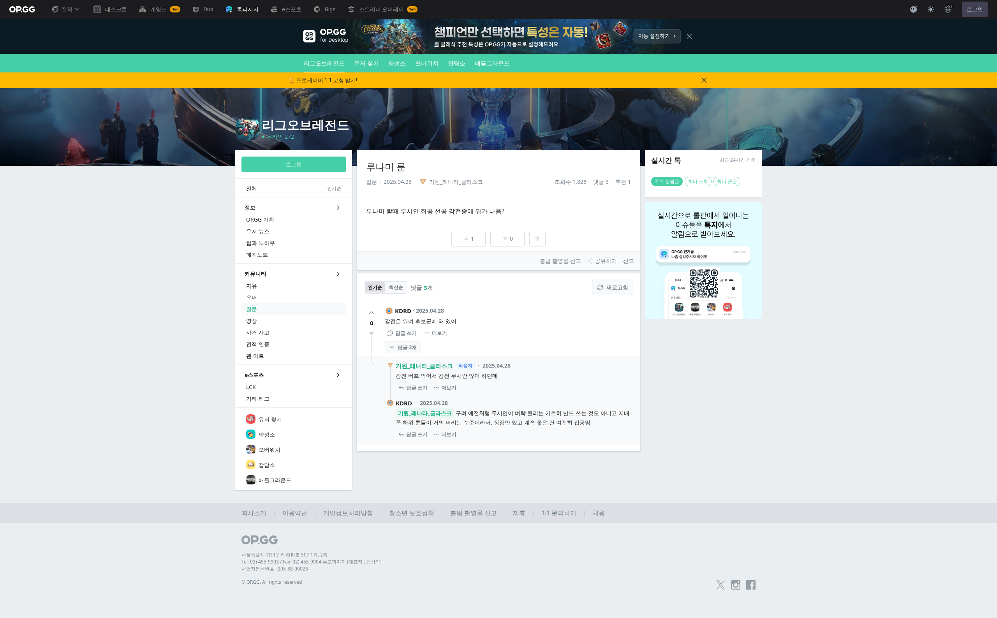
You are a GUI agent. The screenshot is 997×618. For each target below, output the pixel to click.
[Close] (689, 36)
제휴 (519, 513)
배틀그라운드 (492, 63)
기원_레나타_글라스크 (424, 366)
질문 (371, 181)
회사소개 (253, 513)
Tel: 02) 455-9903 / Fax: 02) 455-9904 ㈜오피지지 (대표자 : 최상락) (311, 561)
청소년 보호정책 (411, 513)
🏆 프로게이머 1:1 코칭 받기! (322, 80)
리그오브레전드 (324, 63)
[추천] (371, 312)
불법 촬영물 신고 (473, 513)
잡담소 (456, 63)
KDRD (403, 311)
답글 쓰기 (406, 332)
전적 (67, 9)
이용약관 (294, 513)
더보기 (439, 332)
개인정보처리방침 (348, 513)
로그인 (975, 9)
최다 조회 (698, 181)
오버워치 (427, 63)
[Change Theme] (931, 9)
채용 (598, 513)
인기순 (375, 287)
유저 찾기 (366, 63)
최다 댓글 (727, 181)
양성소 (397, 63)
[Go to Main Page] (22, 9)
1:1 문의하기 (558, 513)
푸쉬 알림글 (667, 181)
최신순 (396, 287)
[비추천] (371, 332)
